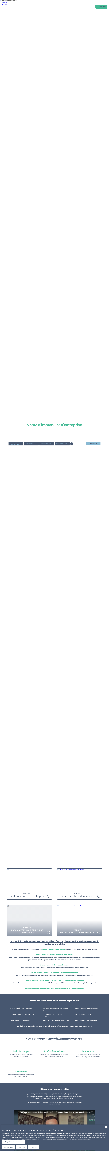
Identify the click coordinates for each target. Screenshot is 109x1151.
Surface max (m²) (61, 443)
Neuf (75, 443)
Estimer (59, 7)
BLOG (70, 7)
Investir (53, 7)
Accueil (21, 7)
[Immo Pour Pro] (5, 7)
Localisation (29, 443)
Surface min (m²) (46, 443)
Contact (76, 7)
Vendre (34, 7)
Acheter (28, 7)
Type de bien (12, 442)
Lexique (65, 7)
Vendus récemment (44, 7)
